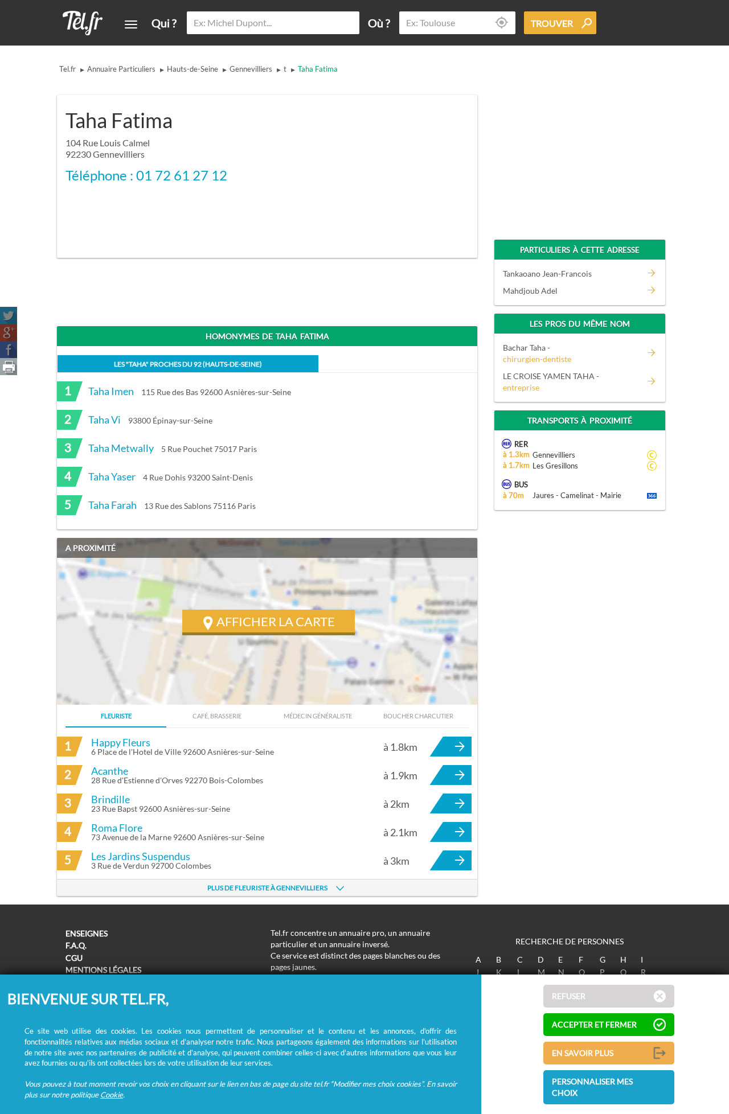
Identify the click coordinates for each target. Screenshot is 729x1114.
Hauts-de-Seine (192, 68)
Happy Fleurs (120, 742)
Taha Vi (104, 419)
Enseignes (86, 933)
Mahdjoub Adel (530, 290)
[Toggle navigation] (131, 24)
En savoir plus (582, 1053)
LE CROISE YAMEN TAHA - (551, 381)
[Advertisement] (379, 169)
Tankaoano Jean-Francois (547, 273)
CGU (74, 958)
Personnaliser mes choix (592, 1086)
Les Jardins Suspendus (140, 856)
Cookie (111, 1094)
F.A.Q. (76, 945)
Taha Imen (111, 391)
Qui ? (164, 23)
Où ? (379, 23)
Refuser (568, 996)
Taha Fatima (318, 68)
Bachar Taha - (537, 353)
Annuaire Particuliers (121, 68)
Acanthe (109, 770)
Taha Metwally (121, 448)
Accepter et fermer (594, 1024)
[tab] (188, 363)
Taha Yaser (112, 476)
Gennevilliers (251, 68)
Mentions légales (103, 970)
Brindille (110, 799)
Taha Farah (112, 505)
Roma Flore (116, 827)
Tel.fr (67, 68)
